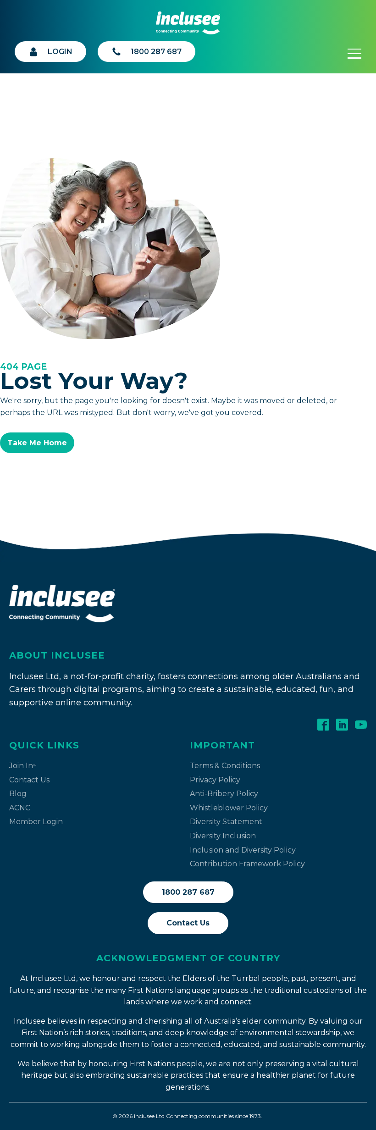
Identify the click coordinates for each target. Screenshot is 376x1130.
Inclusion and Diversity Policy (243, 850)
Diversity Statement (226, 821)
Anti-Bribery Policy (224, 793)
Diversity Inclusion (223, 835)
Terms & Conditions (225, 765)
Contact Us (29, 779)
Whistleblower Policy (229, 807)
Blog (18, 793)
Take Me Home (37, 442)
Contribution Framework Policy (247, 863)
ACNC (19, 807)
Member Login (36, 821)
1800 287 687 (188, 892)
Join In (22, 765)
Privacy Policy (215, 779)
